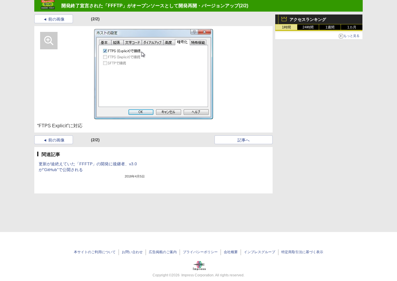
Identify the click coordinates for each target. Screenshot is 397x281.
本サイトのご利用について (95, 252)
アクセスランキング (307, 19)
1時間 (286, 27)
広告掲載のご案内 (163, 252)
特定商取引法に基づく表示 (302, 252)
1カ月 (351, 27)
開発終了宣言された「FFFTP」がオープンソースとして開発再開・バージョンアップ (150, 5)
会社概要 (231, 252)
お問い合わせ (132, 252)
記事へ (243, 140)
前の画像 (56, 19)
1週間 (330, 27)
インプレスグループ (259, 252)
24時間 (308, 27)
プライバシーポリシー (200, 252)
